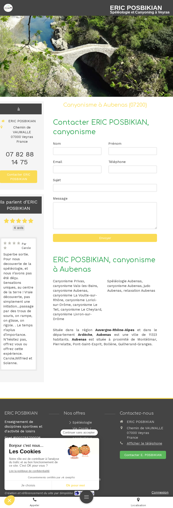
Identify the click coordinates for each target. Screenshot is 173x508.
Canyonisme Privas (68, 281)
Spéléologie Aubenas (124, 281)
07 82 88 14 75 (20, 158)
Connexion (160, 492)
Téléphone (117, 162)
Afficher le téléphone (144, 443)
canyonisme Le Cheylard (81, 309)
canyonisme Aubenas (70, 291)
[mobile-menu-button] (86, 497)
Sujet (57, 180)
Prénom (114, 144)
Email (57, 162)
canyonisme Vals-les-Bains (75, 286)
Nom (57, 144)
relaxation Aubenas (139, 291)
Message (60, 198)
